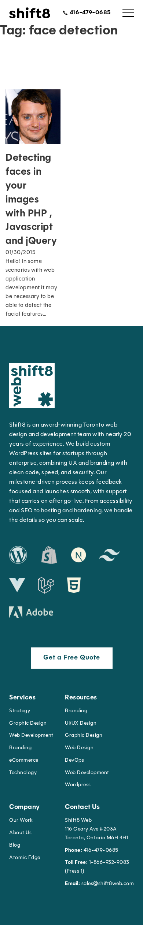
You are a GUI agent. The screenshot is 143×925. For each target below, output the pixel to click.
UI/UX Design (80, 723)
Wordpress (78, 785)
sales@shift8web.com (99, 884)
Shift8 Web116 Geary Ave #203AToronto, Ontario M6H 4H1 (96, 829)
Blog (14, 845)
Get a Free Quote (71, 658)
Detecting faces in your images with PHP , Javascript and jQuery (31, 199)
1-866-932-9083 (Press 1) (97, 867)
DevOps (74, 760)
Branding (20, 748)
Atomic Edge (24, 858)
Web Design (79, 748)
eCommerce (23, 760)
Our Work (21, 820)
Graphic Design (28, 723)
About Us (20, 833)
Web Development (87, 773)
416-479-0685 (91, 850)
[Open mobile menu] (128, 13)
